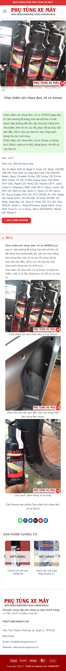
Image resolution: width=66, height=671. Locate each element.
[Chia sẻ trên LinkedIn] (45, 520)
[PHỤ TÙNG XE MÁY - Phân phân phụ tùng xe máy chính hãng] (33, 11)
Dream (5, 176)
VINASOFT (53, 666)
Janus (59, 183)
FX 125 (19, 180)
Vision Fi (12, 209)
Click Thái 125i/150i (49, 173)
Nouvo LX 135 (45, 191)
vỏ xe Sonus (24, 209)
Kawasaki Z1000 (21, 187)
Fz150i (28, 180)
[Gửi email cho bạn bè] (35, 520)
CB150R (59, 169)
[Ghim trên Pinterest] (40, 520)
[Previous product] (13, 228)
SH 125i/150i (28, 198)
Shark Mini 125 (16, 202)
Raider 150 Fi (13, 198)
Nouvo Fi (31, 191)
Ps (49, 194)
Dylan (13, 176)
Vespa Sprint (47, 205)
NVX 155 (27, 194)
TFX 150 (51, 202)
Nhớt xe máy (35, 88)
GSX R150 (53, 180)
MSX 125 (6, 191)
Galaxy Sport (39, 180)
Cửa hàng (21, 88)
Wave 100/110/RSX (43, 209)
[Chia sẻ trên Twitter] (30, 520)
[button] (5, 11)
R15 (54, 194)
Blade (51, 169)
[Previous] (5, 563)
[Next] (59, 563)
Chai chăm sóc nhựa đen (25, 173)
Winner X (11, 212)
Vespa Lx (16, 205)
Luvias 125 (58, 187)
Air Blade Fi (29, 169)
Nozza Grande (13, 194)
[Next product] (6, 228)
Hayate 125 (20, 183)
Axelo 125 (41, 169)
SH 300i (50, 198)
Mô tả (9, 237)
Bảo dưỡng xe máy (23, 163)
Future (11, 180)
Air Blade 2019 (14, 169)
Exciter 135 (34, 176)
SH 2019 (40, 198)
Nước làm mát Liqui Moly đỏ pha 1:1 (46, 572)
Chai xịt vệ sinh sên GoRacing (18, 572)
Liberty (47, 187)
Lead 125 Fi (37, 187)
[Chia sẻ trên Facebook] (25, 520)
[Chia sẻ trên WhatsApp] (20, 520)
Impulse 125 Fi (47, 183)
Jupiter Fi (6, 187)
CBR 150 (6, 173)
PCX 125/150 (39, 194)
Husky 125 (32, 183)
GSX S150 (7, 183)
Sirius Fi (30, 202)
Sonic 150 (40, 202)
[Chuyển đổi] (3, 238)
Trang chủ (7, 88)
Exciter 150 (47, 176)
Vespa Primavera (31, 205)
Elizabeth (22, 176)
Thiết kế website (34, 666)
